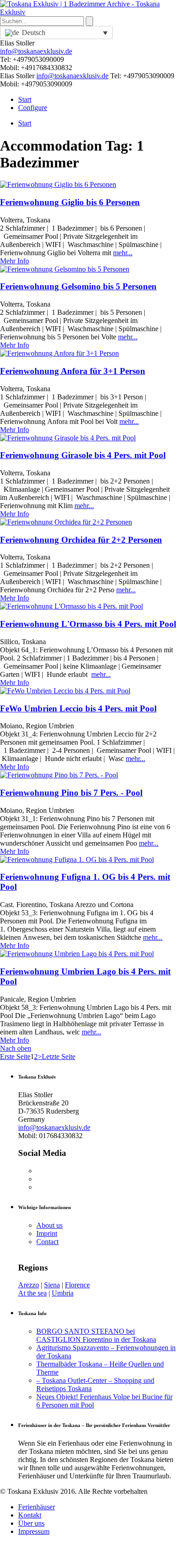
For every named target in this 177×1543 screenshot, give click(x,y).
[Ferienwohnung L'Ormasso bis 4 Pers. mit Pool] (71, 606)
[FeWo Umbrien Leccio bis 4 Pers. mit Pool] (65, 691)
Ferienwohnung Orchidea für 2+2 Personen (81, 540)
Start (24, 99)
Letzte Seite (58, 1056)
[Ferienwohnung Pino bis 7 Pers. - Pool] (59, 775)
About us (49, 1225)
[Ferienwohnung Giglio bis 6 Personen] (58, 184)
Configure (32, 107)
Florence (77, 1285)
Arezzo (28, 1285)
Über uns (31, 1523)
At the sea (32, 1293)
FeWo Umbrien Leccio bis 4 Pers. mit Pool (78, 708)
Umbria (63, 1293)
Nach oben (15, 1048)
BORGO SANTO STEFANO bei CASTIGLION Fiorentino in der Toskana (96, 1335)
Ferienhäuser (36, 1507)
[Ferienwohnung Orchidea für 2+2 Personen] (66, 522)
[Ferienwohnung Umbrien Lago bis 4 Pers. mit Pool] (77, 954)
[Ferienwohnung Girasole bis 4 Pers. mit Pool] (68, 438)
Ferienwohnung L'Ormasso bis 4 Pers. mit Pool (88, 624)
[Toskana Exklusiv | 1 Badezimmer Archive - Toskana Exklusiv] (88, 12)
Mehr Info (14, 261)
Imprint (46, 1233)
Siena (52, 1285)
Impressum (33, 1531)
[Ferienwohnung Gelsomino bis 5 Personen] (64, 269)
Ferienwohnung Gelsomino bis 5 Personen (78, 286)
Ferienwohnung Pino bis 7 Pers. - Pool (71, 792)
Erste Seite (15, 1056)
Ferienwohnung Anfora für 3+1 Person (72, 371)
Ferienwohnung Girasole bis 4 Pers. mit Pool (83, 455)
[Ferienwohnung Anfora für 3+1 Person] (59, 353)
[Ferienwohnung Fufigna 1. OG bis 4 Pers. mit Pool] (77, 859)
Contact (47, 1241)
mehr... (123, 253)
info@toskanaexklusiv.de (36, 51)
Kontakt (29, 1515)
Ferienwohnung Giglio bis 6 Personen (70, 202)
